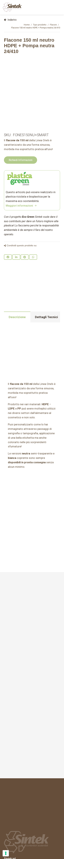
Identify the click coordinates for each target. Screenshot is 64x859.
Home (27, 24)
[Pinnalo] (25, 257)
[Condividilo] (8, 257)
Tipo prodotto (39, 24)
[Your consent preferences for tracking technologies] (6, 853)
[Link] (12, 7)
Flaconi (53, 24)
